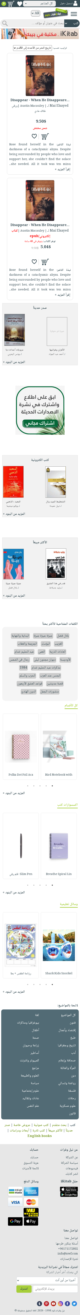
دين (73, 1076)
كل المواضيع (68, 1015)
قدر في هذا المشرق (56, 583)
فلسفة (72, 1091)
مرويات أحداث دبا (14, 350)
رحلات (72, 1098)
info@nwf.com (68, 1253)
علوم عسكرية (68, 1106)
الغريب (59, 644)
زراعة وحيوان (31, 1045)
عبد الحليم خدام (24, 652)
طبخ (73, 1038)
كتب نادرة (39, 1131)
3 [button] (40, 786)
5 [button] (28, 786)
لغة (37, 1015)
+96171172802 (68, 1249)
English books (39, 1136)
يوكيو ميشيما (12, 506)
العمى (41, 652)
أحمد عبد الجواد (56, 354)
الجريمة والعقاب (27, 644)
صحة (35, 1038)
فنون (73, 1023)
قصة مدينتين (55, 684)
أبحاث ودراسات (19, 1131)
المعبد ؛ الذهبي (13, 502)
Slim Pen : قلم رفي (20, 874)
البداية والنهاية (20, 636)
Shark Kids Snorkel (58, 973)
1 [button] (52, 786)
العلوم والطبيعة (30, 1076)
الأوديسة (65, 660)
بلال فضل (12, 588)
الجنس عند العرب (50, 676)
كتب (72, 1125)
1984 (23, 668)
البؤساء (45, 644)
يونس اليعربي (14, 354)
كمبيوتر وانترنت (29, 1060)
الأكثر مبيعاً (55, 1131)
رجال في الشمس (19, 660)
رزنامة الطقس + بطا (20, 973)
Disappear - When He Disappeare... (40, 100)
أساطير (35, 1053)
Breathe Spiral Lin (59, 874)
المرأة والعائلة (68, 1068)
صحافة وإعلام (67, 1060)
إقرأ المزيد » (62, 169)
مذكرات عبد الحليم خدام (46, 668)
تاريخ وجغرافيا (67, 1045)
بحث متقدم (59, 1125)
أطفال (35, 1030)
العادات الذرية (57, 652)
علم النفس (33, 1106)
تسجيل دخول (66, 3)
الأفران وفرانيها (57, 350)
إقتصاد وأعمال (67, 1030)
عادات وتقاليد (30, 1098)
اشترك (24, 1289)
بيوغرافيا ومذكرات (28, 1023)
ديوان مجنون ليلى (45, 660)
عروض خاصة (22, 1125)
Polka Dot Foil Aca (21, 775)
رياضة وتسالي (67, 1083)
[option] (59, 747)
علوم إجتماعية (30, 1091)
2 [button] (46, 786)
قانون (72, 1113)
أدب (73, 1053)
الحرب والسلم (27, 676)
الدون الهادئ (28, 691)
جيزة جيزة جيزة (13, 583)
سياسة (35, 1083)
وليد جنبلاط (55, 588)
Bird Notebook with (58, 775)
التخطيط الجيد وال (55, 502)
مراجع (35, 1068)
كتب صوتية (41, 1125)
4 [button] (34, 786)
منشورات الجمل (49, 691)
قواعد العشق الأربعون (29, 684)
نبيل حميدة (55, 506)
